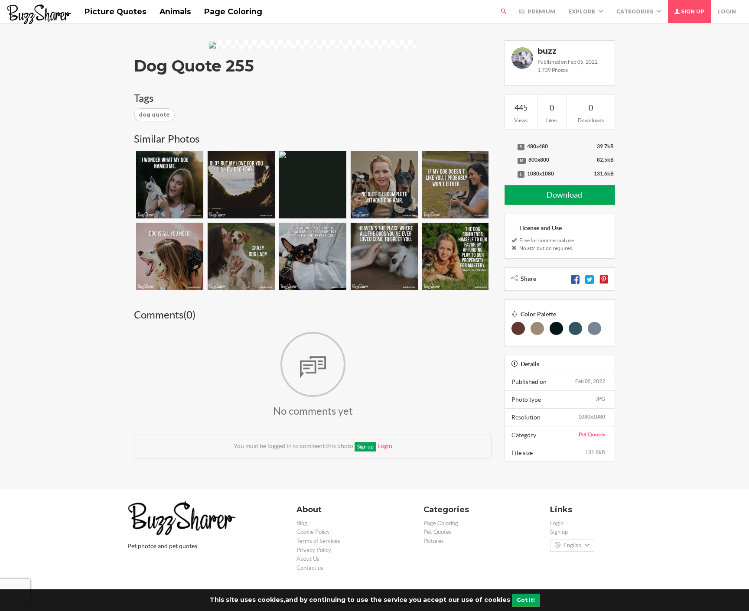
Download (563, 194)
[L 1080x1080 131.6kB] (509, 174)
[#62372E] (518, 328)
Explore (582, 11)
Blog (301, 523)
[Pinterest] (603, 278)
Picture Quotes (116, 11)
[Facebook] (575, 278)
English (572, 545)
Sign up (692, 11)
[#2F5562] (575, 328)
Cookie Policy (313, 532)
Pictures (433, 541)
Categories (635, 11)
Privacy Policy (313, 550)
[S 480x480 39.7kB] (509, 147)
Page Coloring (233, 11)
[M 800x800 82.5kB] (509, 160)
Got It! (526, 600)
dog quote (154, 114)
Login (726, 11)
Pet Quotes (592, 434)
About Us (307, 559)
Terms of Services (318, 541)
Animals (175, 11)
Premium (540, 11)
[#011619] (556, 328)
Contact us (309, 568)
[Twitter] (589, 278)
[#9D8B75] (537, 328)
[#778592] (594, 328)
